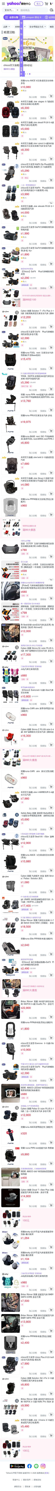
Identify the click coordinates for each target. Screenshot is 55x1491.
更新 (47, 1472)
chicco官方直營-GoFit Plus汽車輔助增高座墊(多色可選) (37, 332)
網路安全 (18, 1486)
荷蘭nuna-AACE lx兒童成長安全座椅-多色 (37, 81)
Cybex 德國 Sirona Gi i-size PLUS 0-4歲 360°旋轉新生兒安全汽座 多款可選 (37, 649)
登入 (39, 3)
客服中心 (16, 1479)
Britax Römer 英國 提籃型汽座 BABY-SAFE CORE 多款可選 (37, 1295)
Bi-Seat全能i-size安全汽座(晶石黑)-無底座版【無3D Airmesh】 (37, 625)
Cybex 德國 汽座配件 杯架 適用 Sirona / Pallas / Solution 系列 (37, 877)
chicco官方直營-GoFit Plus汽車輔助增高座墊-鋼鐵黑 (37, 1067)
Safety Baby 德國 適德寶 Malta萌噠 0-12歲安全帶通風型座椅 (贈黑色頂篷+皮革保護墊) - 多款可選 (37, 814)
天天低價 (21, 40)
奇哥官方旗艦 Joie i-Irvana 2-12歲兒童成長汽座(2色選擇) (37, 1421)
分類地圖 (37, 1486)
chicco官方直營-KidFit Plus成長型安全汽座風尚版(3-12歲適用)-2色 (37, 188)
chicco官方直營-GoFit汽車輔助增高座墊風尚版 (37, 228)
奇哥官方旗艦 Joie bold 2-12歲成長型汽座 (37, 458)
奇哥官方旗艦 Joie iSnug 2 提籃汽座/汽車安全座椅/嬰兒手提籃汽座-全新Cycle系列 (37, 479)
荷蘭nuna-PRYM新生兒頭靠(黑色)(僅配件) (37, 500)
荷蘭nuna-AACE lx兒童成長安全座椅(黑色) (37, 856)
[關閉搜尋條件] (17, 10)
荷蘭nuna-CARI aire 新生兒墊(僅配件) (37, 772)
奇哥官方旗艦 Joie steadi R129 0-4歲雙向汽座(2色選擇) (37, 123)
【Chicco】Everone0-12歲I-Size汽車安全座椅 (37, 691)
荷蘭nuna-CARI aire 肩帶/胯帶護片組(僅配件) (37, 709)
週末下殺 (21, 57)
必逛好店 (21, 51)
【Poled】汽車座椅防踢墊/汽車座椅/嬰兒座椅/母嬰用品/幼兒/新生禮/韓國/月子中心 (37, 586)
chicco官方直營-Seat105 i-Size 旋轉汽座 (37, 837)
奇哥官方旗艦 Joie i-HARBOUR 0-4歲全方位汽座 (37, 793)
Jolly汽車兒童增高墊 (30, 669)
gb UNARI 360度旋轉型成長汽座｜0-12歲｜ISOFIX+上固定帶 (37, 900)
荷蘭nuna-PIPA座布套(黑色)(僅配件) (37, 1022)
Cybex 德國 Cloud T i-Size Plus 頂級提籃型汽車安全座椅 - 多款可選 (37, 1190)
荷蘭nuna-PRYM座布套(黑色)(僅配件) (36, 1337)
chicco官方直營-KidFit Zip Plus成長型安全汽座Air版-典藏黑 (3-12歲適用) (37, 165)
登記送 (21, 23)
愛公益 (21, 68)
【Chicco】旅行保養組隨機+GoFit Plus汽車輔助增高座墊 (37, 963)
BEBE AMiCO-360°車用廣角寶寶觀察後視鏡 (37, 1172)
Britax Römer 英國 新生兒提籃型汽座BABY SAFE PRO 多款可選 (37, 1316)
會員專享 (21, 63)
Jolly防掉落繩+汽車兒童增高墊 (34, 1276)
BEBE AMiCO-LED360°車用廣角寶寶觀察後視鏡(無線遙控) (37, 1088)
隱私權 (27, 1486)
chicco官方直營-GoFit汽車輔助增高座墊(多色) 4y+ (37, 249)
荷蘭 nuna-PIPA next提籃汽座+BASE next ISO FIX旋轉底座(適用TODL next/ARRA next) (37, 395)
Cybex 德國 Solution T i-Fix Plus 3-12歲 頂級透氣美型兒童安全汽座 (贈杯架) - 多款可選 (37, 311)
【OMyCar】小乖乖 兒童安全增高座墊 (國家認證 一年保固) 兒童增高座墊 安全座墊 (37, 565)
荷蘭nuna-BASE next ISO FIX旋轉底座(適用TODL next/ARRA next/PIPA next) (37, 437)
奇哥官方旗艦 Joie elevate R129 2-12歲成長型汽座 (37, 207)
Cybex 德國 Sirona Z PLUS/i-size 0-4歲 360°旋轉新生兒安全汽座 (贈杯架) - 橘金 (37, 730)
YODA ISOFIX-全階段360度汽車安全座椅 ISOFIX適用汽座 (37, 377)
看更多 (21, 74)
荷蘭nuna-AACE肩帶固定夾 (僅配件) (37, 1127)
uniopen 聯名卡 (33, 17)
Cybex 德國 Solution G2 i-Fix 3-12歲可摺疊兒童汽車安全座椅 (37, 1379)
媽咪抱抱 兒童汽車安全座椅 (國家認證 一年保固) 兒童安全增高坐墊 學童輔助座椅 (37, 607)
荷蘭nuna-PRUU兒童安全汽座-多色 (36, 415)
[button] (25, 74)
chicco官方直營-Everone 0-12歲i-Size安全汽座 (37, 1044)
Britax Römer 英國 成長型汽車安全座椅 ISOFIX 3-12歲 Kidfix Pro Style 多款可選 (37, 1400)
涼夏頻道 (21, 46)
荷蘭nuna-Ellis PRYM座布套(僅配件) (37, 938)
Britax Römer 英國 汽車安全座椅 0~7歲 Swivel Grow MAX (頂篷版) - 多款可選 (37, 921)
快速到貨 (21, 35)
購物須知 (37, 1479)
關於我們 (26, 1479)
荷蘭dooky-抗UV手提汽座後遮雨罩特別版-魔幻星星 (37, 1253)
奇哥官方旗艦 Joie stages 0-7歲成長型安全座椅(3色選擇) (37, 102)
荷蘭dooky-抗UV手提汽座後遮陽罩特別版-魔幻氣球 (37, 1232)
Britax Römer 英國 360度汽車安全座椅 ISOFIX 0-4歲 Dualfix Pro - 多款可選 (37, 1002)
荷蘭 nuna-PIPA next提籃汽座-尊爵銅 (37, 1148)
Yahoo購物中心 (19, 4)
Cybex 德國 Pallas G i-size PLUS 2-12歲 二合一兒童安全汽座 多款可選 (37, 1109)
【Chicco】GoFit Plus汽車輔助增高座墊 (37, 272)
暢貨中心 (21, 29)
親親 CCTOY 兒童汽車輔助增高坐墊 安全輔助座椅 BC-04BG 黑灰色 (37, 544)
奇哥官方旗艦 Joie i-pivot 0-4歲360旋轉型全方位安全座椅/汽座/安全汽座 (37, 144)
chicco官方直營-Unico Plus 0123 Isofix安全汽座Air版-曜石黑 (37, 1358)
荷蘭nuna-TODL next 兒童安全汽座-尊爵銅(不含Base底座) (37, 353)
